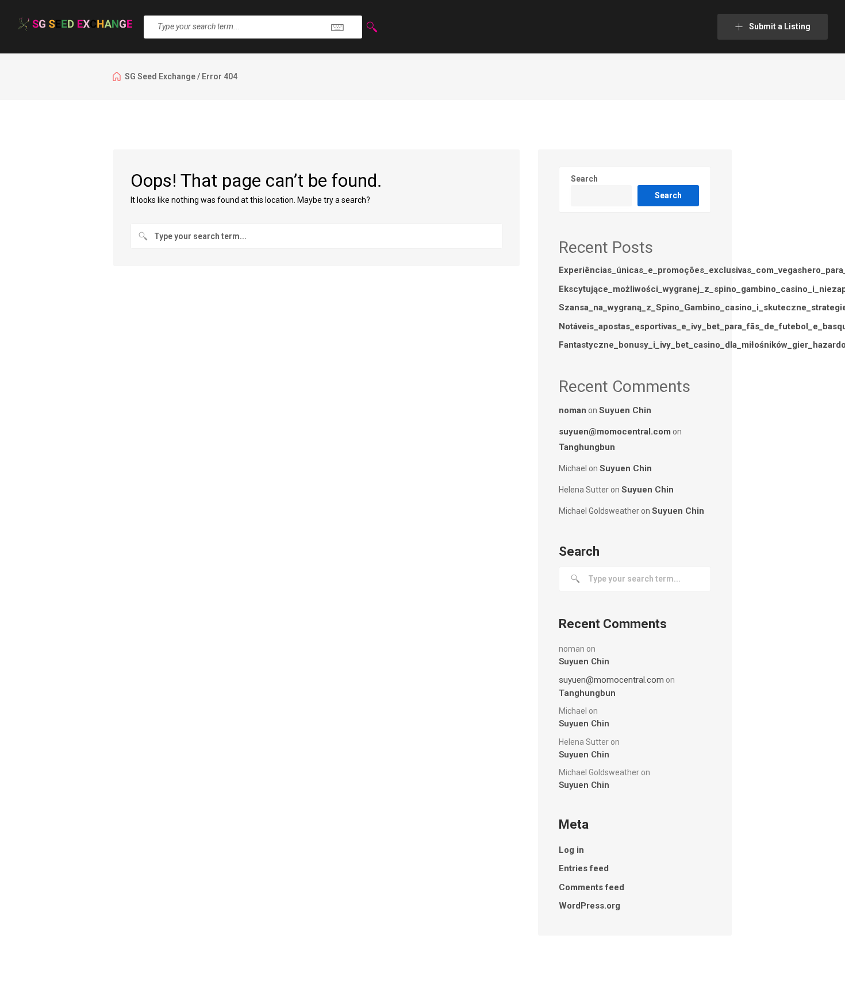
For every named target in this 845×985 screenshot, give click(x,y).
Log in (571, 850)
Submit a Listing (780, 26)
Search (584, 178)
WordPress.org (589, 906)
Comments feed (591, 887)
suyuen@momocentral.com (615, 431)
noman (572, 410)
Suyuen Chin (625, 410)
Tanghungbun (587, 447)
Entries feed (584, 868)
